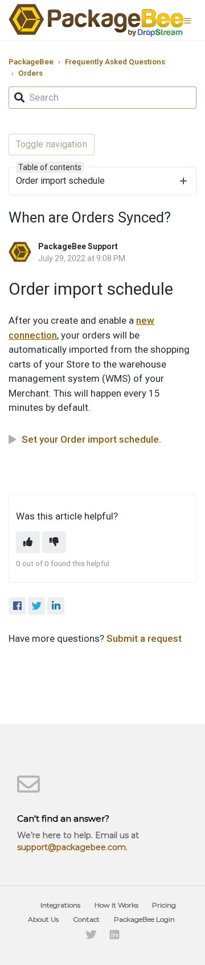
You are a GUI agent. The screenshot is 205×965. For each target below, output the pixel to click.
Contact (86, 919)
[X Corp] (36, 606)
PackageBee (31, 61)
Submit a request (144, 638)
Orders (30, 72)
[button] (190, 20)
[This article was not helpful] (54, 542)
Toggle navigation (51, 144)
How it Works (116, 905)
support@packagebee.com (71, 847)
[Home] (96, 20)
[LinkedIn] (55, 606)
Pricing (164, 905)
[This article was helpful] (28, 542)
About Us (43, 919)
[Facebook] (17, 606)
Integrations (60, 905)
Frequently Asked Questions (115, 61)
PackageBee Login (144, 919)
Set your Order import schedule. (91, 439)
